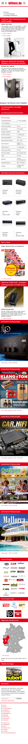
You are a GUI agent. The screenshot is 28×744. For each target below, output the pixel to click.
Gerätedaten (6, 712)
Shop (4, 705)
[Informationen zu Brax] (6, 568)
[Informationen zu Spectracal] (14, 589)
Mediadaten (6, 724)
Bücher (5, 707)
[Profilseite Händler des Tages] (14, 674)
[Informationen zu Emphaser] (22, 568)
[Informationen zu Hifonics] (22, 576)
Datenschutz (6, 728)
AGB (4, 726)
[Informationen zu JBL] (6, 581)
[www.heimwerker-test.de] (22, 608)
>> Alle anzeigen (6, 35)
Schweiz (6, 655)
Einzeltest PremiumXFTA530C (19, 191)
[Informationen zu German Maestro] (20, 572)
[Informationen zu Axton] (20, 563)
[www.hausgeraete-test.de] (14, 608)
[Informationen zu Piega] (22, 585)
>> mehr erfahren (6, 279)
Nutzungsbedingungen (9, 733)
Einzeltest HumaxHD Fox (5, 191)
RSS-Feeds (6, 717)
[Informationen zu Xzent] (13, 593)
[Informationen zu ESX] (6, 572)
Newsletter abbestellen (8, 701)
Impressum (6, 723)
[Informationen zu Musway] (6, 584)
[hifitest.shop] (18, 616)
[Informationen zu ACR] (6, 564)
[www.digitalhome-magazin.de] (6, 608)
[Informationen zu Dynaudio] (14, 568)
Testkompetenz (7, 708)
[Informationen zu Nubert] (14, 585)
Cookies (5, 729)
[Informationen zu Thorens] (22, 589)
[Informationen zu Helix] (14, 577)
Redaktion (6, 710)
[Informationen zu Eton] (12, 572)
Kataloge (5, 715)
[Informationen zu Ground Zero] (6, 576)
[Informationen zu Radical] (6, 589)
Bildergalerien (7, 713)
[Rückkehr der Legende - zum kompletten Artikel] (14, 89)
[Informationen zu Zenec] (21, 593)
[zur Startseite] (15, 3)
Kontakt (5, 731)
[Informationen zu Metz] (20, 580)
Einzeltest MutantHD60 (18, 213)
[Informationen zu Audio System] (13, 564)
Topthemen (6, 718)
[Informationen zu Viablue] (6, 594)
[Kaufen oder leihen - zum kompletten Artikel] (14, 48)
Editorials (5, 720)
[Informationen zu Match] (12, 580)
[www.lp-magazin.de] (10, 616)
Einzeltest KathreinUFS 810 (5, 234)
